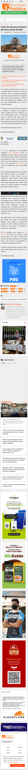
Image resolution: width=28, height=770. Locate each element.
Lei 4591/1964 (14, 152)
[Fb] (9, 1)
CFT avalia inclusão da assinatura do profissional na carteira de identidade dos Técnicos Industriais (13, 412)
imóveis (6, 24)
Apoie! (20, 752)
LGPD (20, 750)
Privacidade (20, 747)
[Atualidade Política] (14, 10)
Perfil (8, 747)
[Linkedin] (4, 1)
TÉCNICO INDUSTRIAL (6, 402)
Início (2, 24)
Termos (8, 750)
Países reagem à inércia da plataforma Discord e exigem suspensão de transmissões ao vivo (12, 450)
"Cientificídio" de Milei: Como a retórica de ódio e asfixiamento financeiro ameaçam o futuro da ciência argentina (13, 460)
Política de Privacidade (12, 762)
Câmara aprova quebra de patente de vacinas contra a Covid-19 (14, 336)
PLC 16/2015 (21, 163)
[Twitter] (7, 1)
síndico (11, 24)
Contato (8, 752)
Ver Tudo (24, 401)
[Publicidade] (14, 193)
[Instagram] (1, 1)
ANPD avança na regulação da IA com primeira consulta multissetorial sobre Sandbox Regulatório (12, 441)
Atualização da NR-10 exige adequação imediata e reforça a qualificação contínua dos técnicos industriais (13, 469)
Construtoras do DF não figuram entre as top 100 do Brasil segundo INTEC (13, 81)
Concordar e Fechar (17, 765)
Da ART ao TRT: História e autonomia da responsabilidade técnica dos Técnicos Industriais (13, 432)
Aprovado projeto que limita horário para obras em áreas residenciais (12, 85)
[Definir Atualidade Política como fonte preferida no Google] (14, 56)
